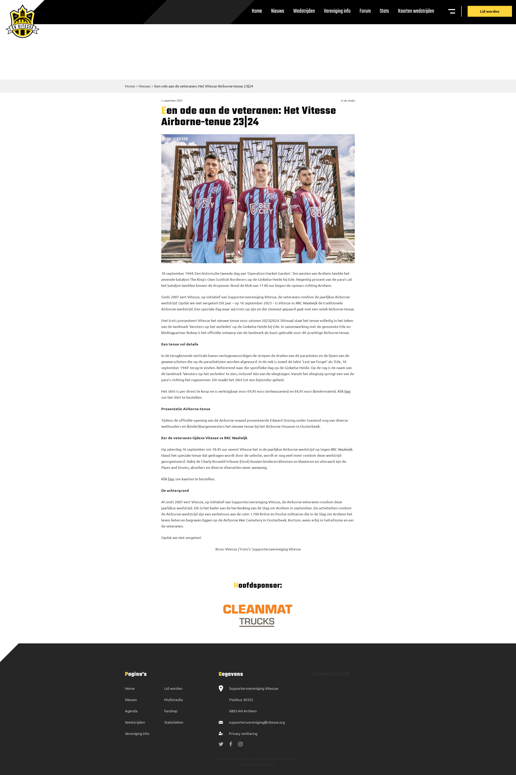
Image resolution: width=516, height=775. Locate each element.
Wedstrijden (304, 11)
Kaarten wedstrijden (416, 11)
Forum (365, 11)
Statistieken (173, 722)
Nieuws (277, 11)
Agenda (131, 710)
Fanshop (171, 710)
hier (347, 391)
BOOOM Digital (264, 765)
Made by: (247, 765)
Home (257, 11)
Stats (384, 11)
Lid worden (489, 11)
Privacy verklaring (243, 733)
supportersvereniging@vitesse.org (257, 722)
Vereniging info (337, 11)
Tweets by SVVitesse (331, 672)
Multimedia (173, 699)
